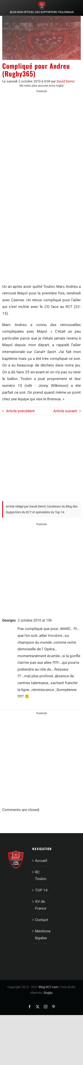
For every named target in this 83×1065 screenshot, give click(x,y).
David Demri (66, 81)
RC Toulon (40, 875)
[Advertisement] (41, 139)
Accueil (41, 860)
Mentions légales (42, 934)
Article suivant (65, 411)
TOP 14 (41, 890)
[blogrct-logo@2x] (41, 3)
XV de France (40, 904)
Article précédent (20, 411)
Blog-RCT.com (48, 987)
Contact (41, 920)
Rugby (48, 992)
